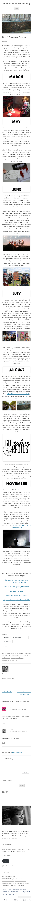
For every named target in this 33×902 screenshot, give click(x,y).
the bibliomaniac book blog (16, 3)
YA (22, 658)
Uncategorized (20, 653)
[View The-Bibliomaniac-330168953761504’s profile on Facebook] (3, 792)
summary (13, 658)
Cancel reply (19, 752)
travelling (19, 658)
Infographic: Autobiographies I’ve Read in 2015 (16, 600)
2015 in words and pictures (22, 656)
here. (16, 398)
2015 (3, 656)
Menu (16, 8)
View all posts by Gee (9, 678)
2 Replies (4, 41)
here (27, 396)
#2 (22, 591)
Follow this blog (7, 844)
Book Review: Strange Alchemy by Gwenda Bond (15, 883)
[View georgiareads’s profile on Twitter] (5, 792)
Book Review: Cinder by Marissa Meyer (13, 885)
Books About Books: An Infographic (16, 595)
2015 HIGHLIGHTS (10, 656)
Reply (3, 723)
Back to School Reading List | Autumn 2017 (14, 881)
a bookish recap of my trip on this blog (18, 394)
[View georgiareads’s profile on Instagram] (7, 792)
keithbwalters (14, 730)
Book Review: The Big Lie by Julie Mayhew (16, 587)
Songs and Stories (15, 591)
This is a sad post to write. (9, 876)
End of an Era (7, 692)
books (4, 658)
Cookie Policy (11, 894)
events (8, 658)
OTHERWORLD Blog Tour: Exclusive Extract (13, 879)
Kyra (11, 708)
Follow (5, 861)
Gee (16, 660)
